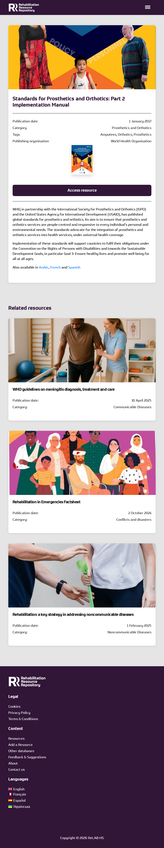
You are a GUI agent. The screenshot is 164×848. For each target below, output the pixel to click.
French (55, 267)
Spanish (74, 267)
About (13, 763)
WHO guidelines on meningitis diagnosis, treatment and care (64, 389)
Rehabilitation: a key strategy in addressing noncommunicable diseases (73, 614)
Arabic (44, 267)
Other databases (21, 751)
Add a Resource (20, 744)
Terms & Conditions (23, 719)
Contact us (16, 769)
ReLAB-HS (96, 838)
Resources (16, 738)
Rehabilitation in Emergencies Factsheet (46, 502)
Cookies (14, 706)
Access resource (82, 190)
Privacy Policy (19, 712)
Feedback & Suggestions (27, 757)
